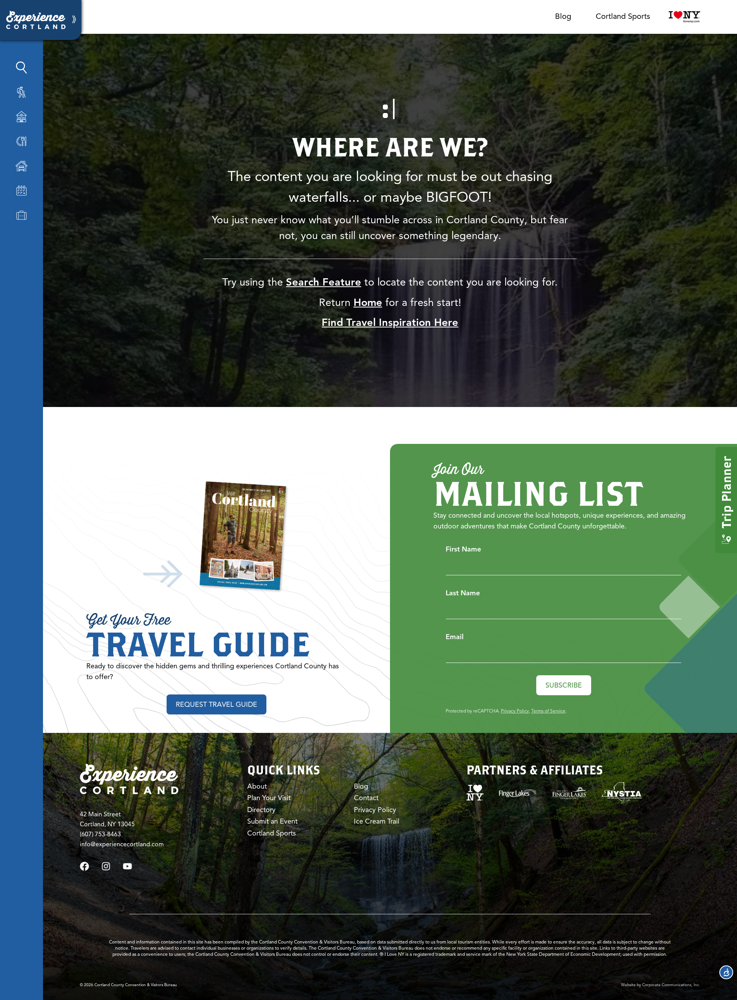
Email (455, 637)
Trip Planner (726, 492)
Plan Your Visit (269, 798)
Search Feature (323, 282)
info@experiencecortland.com (122, 844)
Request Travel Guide (216, 704)
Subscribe (563, 685)
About (257, 786)
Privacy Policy (515, 711)
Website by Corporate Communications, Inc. (660, 984)
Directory (261, 810)
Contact (366, 798)
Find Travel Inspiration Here (390, 322)
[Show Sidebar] (74, 20)
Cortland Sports (623, 16)
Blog (563, 16)
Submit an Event (272, 821)
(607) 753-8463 (100, 834)
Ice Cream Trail (376, 821)
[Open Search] (21, 67)
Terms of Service (548, 711)
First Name (463, 549)
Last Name (463, 593)
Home (368, 302)
